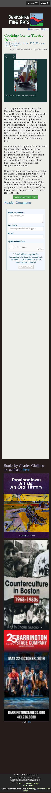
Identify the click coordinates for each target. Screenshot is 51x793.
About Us (21, 783)
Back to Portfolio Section (22, 197)
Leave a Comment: (16, 212)
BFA (29, 722)
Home (44, 3)
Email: (11, 233)
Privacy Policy (28, 785)
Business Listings (32, 783)
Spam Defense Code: (17, 241)
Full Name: (12, 225)
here (26, 470)
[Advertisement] (25, 366)
